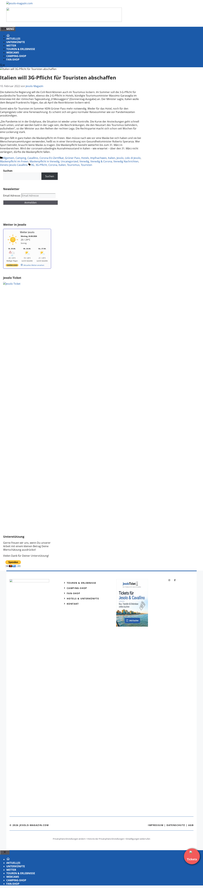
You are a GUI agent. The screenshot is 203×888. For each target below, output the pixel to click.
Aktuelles (13, 38)
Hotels (85, 158)
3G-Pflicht (41, 165)
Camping (21, 158)
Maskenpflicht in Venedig (44, 161)
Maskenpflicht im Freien (14, 161)
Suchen (49, 176)
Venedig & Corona (101, 161)
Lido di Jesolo (133, 158)
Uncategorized (69, 161)
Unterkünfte (15, 42)
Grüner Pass (72, 158)
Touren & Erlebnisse (20, 49)
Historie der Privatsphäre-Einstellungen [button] (105, 838)
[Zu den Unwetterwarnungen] (13, 246)
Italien (111, 158)
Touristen (86, 165)
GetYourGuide (26, 214)
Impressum (155, 825)
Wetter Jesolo (27, 232)
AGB (190, 825)
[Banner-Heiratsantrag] (64, 21)
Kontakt (73, 603)
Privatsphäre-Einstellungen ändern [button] (69, 838)
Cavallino (32, 158)
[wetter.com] (12, 266)
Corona (52, 165)
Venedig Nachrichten (125, 161)
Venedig (84, 161)
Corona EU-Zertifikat (51, 158)
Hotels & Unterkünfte (83, 598)
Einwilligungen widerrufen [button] (138, 838)
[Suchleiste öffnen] (2, 65)
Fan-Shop (12, 59)
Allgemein (8, 158)
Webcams (12, 52)
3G (32, 165)
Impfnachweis (98, 158)
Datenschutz (176, 825)
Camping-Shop (16, 56)
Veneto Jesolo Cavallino (14, 165)
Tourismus (73, 165)
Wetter (11, 45)
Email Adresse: (12, 195)
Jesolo (120, 158)
